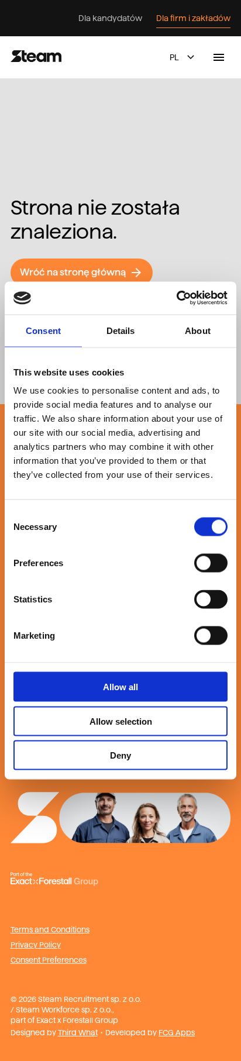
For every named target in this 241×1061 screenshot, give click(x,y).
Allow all (120, 687)
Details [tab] (120, 330)
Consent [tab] (43, 330)
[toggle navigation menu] (218, 57)
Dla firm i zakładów (193, 18)
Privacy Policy (36, 945)
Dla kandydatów (110, 18)
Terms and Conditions (50, 929)
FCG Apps (177, 1032)
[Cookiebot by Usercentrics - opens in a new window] (176, 298)
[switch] (211, 563)
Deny (120, 755)
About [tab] (198, 330)
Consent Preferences (49, 960)
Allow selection (120, 721)
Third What (78, 1032)
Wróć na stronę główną (73, 272)
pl (174, 57)
